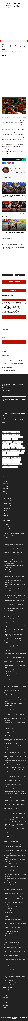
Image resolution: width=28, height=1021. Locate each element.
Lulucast (4, 455)
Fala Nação (14, 439)
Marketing (16, 455)
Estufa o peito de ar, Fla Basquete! (12, 697)
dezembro (7, 498)
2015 (4, 496)
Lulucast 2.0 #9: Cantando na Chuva (13, 631)
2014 (4, 992)
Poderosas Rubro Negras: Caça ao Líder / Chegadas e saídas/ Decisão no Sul (12, 307)
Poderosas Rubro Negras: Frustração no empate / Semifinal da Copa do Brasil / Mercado (14, 309)
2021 (4, 481)
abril (5, 518)
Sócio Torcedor (13, 464)
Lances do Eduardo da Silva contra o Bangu (15, 597)
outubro (6, 503)
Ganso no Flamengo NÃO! (10, 593)
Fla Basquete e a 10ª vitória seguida (13, 552)
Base (3, 432)
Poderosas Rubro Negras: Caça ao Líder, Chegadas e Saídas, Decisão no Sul (12, 312)
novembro (7, 500)
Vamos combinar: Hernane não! (12, 743)
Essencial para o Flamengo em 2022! (12, 358)
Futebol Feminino (6, 450)
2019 (4, 486)
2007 (4, 1010)
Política (9, 462)
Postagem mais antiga (20, 275)
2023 (4, 476)
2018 (4, 488)
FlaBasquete (17, 443)
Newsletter (18, 457)
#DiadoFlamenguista (7, 367)
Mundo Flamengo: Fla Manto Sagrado (13, 844)
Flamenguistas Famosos (8, 370)
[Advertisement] (14, 24)
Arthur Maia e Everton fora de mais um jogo (15, 887)
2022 (4, 478)
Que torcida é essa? (9, 980)
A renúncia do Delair (9, 574)
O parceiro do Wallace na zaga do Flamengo (14, 360)
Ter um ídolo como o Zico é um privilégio (14, 944)
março (6, 520)
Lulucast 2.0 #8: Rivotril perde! (11, 690)
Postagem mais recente (7, 275)
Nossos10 (4, 459)
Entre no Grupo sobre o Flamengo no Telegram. (12, 151)
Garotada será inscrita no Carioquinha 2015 (15, 850)
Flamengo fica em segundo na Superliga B (14, 232)
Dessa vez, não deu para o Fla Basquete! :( (14, 764)
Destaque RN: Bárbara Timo (11, 839)
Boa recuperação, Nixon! (10, 788)
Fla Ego (20, 441)
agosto (6, 508)
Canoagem (4, 434)
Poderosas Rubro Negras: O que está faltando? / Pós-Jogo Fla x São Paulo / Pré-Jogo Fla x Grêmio (14, 303)
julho (5, 510)
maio (5, 515)
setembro (7, 505)
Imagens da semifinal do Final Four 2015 (14, 767)
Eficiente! (6, 712)
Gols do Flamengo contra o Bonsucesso (14, 559)
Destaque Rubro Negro (7, 436)
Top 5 (20, 464)
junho (5, 513)
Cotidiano (17, 434)
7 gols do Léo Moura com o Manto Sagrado (15, 935)
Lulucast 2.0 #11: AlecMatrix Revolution (14, 533)
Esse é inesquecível (6, 439)
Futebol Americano (20, 448)
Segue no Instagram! (6, 149)
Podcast (4, 462)
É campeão (15, 466)
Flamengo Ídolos (6, 448)
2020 (4, 483)
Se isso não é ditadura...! (10, 531)
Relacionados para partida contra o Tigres (15, 791)
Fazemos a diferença (7, 441)
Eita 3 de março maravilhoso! (11, 942)
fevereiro (6, 987)
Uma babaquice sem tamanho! (11, 797)
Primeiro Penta (16, 462)
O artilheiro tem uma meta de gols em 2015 (15, 595)
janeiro (6, 989)
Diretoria (20, 436)
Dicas (15, 436)
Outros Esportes (18, 51)
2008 (4, 1007)
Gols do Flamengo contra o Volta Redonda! (15, 821)
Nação (13, 457)
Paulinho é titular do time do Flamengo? (14, 828)
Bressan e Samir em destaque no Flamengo (15, 629)
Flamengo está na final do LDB (11, 841)
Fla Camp (15, 441)
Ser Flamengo (5, 464)
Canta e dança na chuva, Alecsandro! (13, 638)
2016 (4, 493)
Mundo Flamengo (6, 457)
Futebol (13, 448)
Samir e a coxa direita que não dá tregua (14, 893)
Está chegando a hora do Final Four (13, 808)
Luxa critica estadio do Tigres (11, 773)
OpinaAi (9, 459)
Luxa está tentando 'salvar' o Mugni (13, 896)
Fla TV (11, 443)
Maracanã (10, 455)
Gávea (22, 450)
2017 (4, 491)
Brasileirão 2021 (16, 432)
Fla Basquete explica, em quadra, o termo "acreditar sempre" (13, 196)
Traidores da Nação (6, 466)
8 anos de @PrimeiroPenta (10, 863)
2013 (4, 995)
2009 (4, 1005)
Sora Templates (13, 1017)
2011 (4, 1000)
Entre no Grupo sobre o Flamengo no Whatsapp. (12, 153)
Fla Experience (5, 443)
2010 (4, 1002)
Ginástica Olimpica (16, 450)
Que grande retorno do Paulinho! (12, 811)
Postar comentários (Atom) (13, 278)
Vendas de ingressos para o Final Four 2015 (15, 853)
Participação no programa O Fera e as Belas (13, 305)
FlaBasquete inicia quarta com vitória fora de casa (13, 214)
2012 (4, 997)
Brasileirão (8, 432)
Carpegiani (11, 434)
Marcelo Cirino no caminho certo (12, 750)
